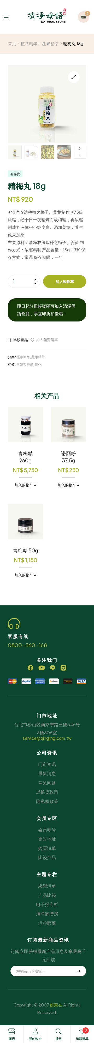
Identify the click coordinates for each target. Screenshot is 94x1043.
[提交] (78, 971)
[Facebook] (30, 668)
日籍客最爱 (24, 364)
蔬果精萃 (50, 43)
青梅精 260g (25, 456)
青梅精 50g (25, 550)
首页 (12, 43)
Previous (79, 155)
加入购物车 (65, 281)
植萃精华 (29, 43)
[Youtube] (41, 668)
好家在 (56, 1005)
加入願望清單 (47, 339)
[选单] (10, 16)
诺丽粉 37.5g (68, 456)
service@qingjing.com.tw (47, 738)
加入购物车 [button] (24, 484)
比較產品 (20, 339)
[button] (74, 77)
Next (79, 148)
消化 (38, 364)
